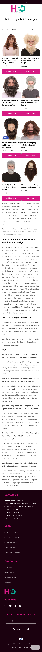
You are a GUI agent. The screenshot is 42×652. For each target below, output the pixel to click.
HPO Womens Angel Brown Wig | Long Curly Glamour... (10, 60)
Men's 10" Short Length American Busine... (9, 187)
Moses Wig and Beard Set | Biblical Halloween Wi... (10, 102)
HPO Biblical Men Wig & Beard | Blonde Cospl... (30, 60)
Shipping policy (27, 647)
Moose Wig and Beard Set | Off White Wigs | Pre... (30, 102)
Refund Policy (9, 582)
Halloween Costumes (12, 552)
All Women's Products (12, 537)
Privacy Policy (9, 567)
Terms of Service (10, 577)
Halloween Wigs (10, 547)
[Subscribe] (33, 621)
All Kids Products (10, 542)
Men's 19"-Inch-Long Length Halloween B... (30, 186)
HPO (10, 644)
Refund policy (23, 644)
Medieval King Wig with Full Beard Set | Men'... (29, 145)
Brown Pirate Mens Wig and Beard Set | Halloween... (11, 145)
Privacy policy (33, 644)
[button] (4, 9)
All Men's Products (11, 532)
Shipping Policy (10, 572)
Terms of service (16, 647)
